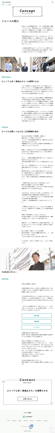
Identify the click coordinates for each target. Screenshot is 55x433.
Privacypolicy (24, 426)
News (20, 420)
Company (38, 420)
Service (26, 420)
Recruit (32, 420)
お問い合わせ (27, 399)
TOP (8, 420)
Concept (14, 420)
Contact (46, 420)
